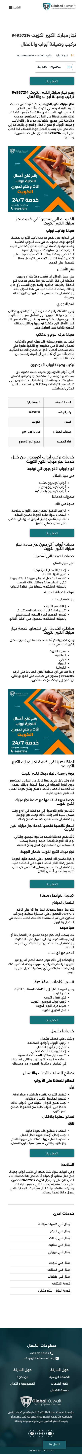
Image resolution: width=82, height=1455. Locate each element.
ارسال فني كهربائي (59, 1252)
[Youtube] (50, 1433)
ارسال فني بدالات (59, 1238)
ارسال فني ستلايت (59, 1245)
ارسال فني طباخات (59, 1277)
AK (44, 1450)
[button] (17, 7)
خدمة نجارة (62, 55)
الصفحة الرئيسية (59, 1377)
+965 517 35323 (39, 1353)
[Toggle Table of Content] (67, 67)
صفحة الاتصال (59, 1390)
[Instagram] (41, 1433)
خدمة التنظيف (61, 1284)
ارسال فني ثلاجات (59, 1263)
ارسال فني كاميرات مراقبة (54, 1224)
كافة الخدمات (59, 1383)
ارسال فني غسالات (58, 1270)
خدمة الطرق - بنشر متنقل (54, 1291)
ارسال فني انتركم (60, 1231)
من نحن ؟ (22, 1377)
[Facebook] (32, 1433)
